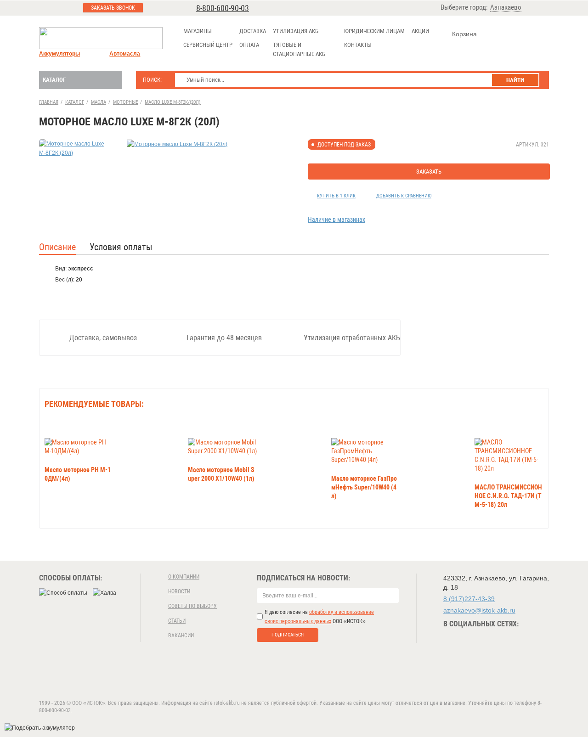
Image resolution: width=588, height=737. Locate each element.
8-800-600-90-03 (222, 8)
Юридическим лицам (374, 31)
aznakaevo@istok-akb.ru (479, 610)
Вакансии (181, 635)
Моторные (125, 102)
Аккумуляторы (59, 54)
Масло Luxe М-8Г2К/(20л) (173, 102)
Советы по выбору (192, 606)
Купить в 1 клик (336, 196)
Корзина (464, 34)
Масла (98, 102)
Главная (48, 102)
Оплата (249, 44)
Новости (179, 591)
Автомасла (124, 54)
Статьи (177, 621)
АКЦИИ (420, 31)
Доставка (252, 31)
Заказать (428, 171)
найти (515, 80)
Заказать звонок (113, 8)
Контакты (358, 44)
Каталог (54, 79)
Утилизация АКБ (295, 31)
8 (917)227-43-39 (469, 598)
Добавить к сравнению (403, 196)
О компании (183, 577)
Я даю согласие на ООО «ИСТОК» (319, 616)
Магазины (197, 31)
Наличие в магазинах (336, 219)
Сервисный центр (207, 44)
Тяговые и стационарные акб (299, 49)
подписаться (287, 635)
